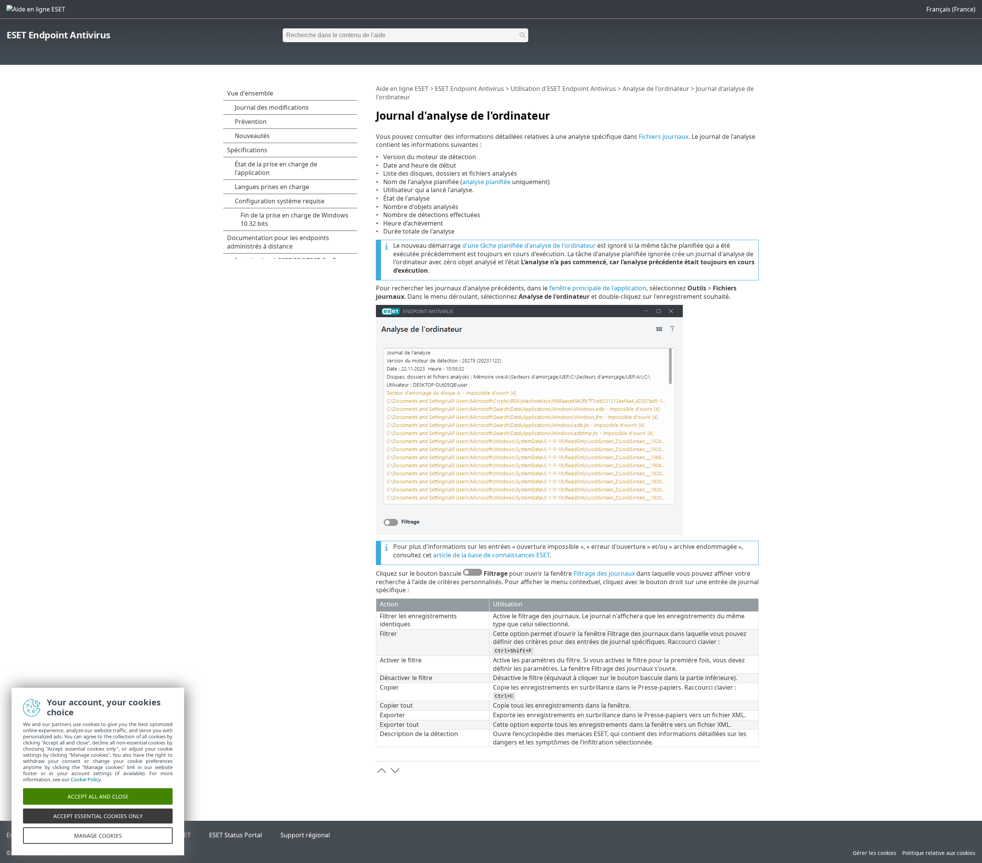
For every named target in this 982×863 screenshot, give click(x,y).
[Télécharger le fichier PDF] (743, 112)
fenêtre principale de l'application (597, 288)
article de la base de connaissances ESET (491, 555)
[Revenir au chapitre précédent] (381, 770)
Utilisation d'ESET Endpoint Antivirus (563, 88)
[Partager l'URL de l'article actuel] (731, 112)
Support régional (305, 835)
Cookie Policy (86, 779)
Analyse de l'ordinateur (656, 88)
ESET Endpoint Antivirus (58, 34)
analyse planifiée (486, 182)
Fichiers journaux (664, 136)
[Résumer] (754, 112)
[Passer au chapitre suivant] (395, 770)
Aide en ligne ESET (402, 88)
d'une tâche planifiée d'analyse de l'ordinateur (529, 245)
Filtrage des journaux (604, 573)
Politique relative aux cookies (938, 852)
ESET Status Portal (235, 835)
